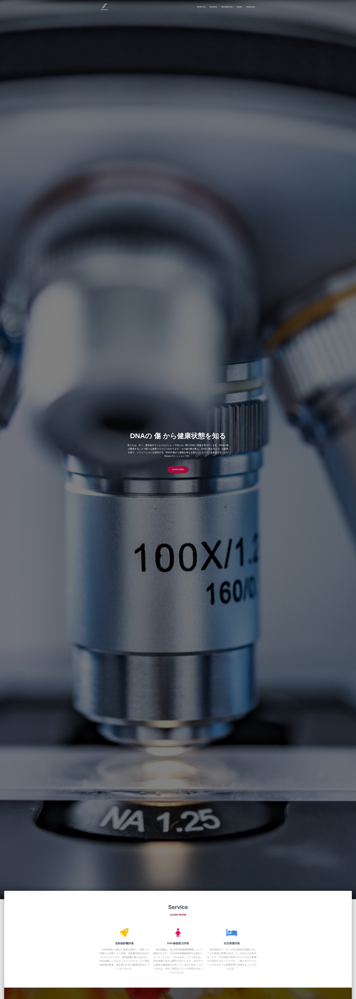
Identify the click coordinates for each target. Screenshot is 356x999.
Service (213, 7)
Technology (227, 7)
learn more (178, 469)
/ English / (250, 7)
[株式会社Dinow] (104, 6)
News (239, 7)
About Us (201, 7)
